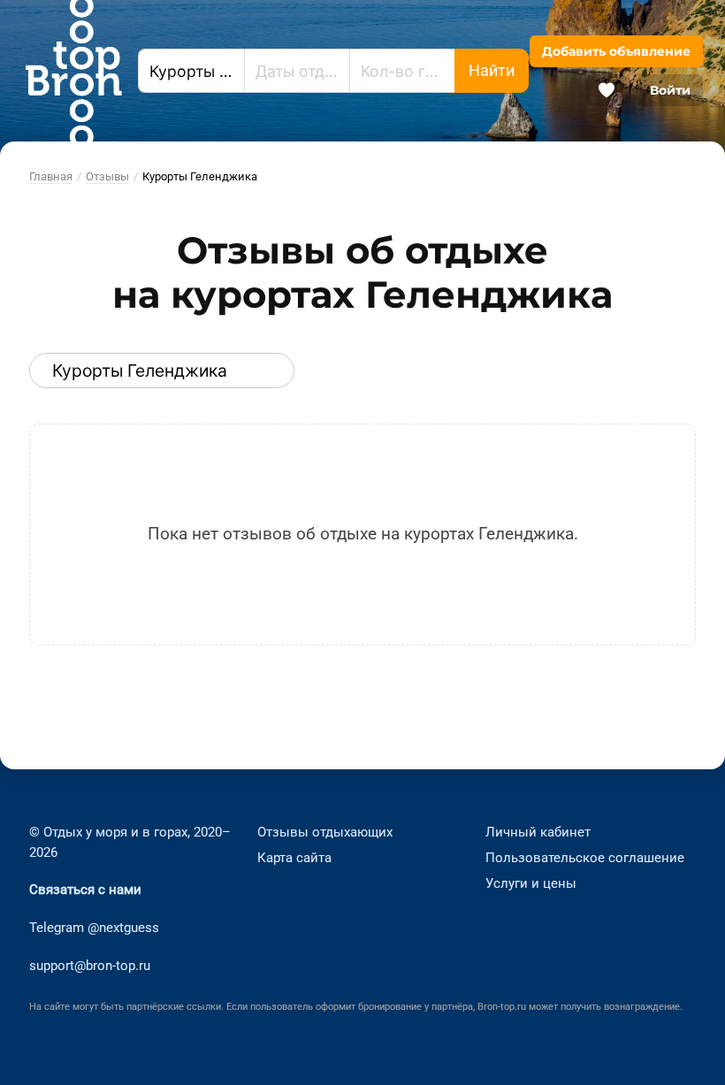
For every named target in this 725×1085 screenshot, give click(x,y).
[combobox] (191, 71)
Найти (492, 71)
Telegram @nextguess (94, 928)
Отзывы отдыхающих (325, 832)
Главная (50, 176)
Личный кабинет (538, 832)
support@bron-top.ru (89, 966)
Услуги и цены (530, 882)
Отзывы (107, 176)
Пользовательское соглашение (584, 858)
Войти (670, 90)
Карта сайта (294, 858)
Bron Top (73, 70)
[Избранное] (606, 90)
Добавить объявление (616, 51)
